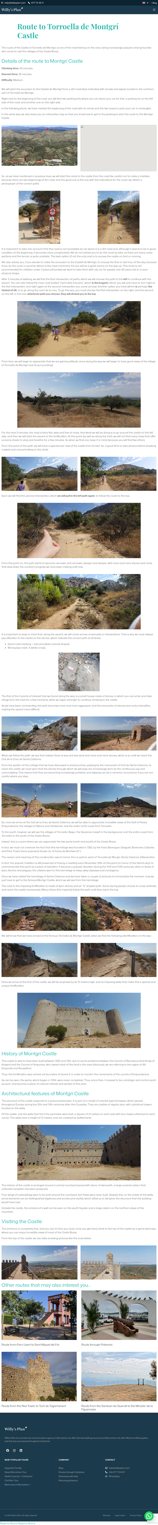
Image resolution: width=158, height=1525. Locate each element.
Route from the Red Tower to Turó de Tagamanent (34, 1406)
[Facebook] (7, 1450)
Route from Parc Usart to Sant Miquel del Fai (30, 1345)
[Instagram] (14, 1450)
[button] (153, 10)
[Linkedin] (21, 1450)
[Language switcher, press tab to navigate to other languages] (145, 2)
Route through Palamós (96, 1345)
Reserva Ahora (8, 1523)
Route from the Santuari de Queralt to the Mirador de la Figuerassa (117, 1407)
